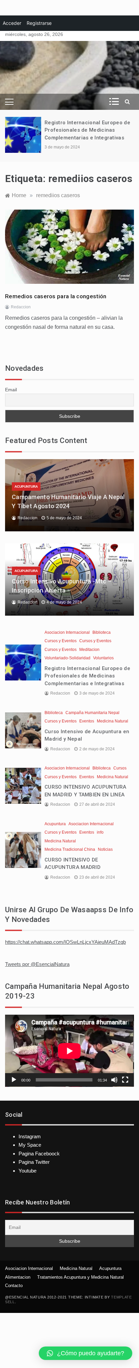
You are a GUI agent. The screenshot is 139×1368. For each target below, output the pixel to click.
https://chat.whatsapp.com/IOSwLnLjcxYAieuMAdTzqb (65, 942)
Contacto (14, 1285)
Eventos (86, 721)
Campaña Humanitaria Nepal (92, 712)
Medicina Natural (112, 721)
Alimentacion (17, 1277)
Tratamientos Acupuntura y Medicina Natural (80, 1277)
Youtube (27, 1171)
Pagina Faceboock (39, 1153)
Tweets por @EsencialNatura (37, 964)
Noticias (105, 849)
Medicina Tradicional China (70, 849)
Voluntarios (103, 658)
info (100, 832)
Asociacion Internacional (67, 632)
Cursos (120, 768)
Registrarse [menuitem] (39, 23)
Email (11, 389)
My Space (30, 1145)
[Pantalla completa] (125, 1079)
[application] (69, 1051)
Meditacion (89, 649)
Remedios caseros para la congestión (56, 296)
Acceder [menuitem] (12, 23)
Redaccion (21, 307)
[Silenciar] (114, 1079)
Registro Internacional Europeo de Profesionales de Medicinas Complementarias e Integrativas (87, 130)
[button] (85, 1353)
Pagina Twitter (34, 1162)
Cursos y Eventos (61, 640)
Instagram (30, 1136)
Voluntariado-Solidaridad (67, 658)
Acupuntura (26, 486)
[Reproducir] (13, 1079)
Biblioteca (101, 632)
